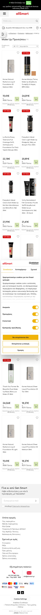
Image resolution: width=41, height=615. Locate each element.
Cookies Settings (20, 599)
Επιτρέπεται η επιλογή (20, 344)
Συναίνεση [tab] (7, 269)
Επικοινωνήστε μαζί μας (11, 548)
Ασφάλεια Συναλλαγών (20, 602)
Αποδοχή (17, 506)
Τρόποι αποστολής (9, 556)
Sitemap (20, 607)
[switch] (35, 314)
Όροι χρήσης (7, 551)
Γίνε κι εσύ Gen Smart (15, 491)
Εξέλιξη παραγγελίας (10, 524)
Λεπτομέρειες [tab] (20, 269)
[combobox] (28, 46)
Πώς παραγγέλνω (8, 521)
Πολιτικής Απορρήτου (21, 506)
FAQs (4, 545)
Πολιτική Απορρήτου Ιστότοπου (15, 605)
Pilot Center (6, 526)
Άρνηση (20, 350)
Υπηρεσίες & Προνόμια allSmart (13, 529)
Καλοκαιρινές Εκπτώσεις (11, 534)
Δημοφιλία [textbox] (24, 46)
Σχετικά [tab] (34, 269)
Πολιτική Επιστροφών (10, 553)
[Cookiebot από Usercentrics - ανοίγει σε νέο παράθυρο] (29, 263)
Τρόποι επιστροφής (9, 558)
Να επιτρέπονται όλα (20, 337)
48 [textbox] (14, 46)
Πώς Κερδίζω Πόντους (10, 532)
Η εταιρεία (6, 543)
